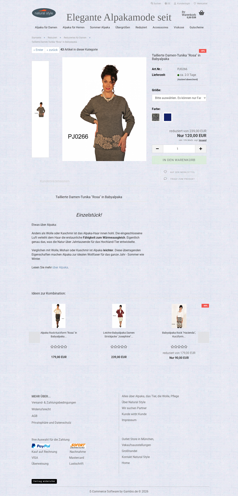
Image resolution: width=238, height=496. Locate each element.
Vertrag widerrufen (44, 481)
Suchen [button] (157, 3)
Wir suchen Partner (134, 408)
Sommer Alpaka (100, 27)
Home (126, 463)
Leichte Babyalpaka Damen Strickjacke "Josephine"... (119, 334)
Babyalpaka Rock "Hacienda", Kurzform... (179, 334)
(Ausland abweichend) (187, 79)
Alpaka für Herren (73, 27)
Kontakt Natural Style (136, 457)
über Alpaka (60, 267)
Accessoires (160, 27)
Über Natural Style (133, 402)
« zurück (52, 50)
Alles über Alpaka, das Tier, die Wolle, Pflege (150, 396)
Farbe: (156, 109)
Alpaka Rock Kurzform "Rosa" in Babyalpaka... (59, 334)
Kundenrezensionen (55, 181)
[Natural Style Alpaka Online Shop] (44, 13)
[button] (167, 3)
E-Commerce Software (104, 491)
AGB (34, 416)
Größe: (156, 90)
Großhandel (129, 451)
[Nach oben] (227, 490)
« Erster (38, 50)
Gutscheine (197, 27)
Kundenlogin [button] (183, 3)
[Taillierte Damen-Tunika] (104, 109)
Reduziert (141, 27)
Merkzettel (201, 3)
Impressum (129, 420)
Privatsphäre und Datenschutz (51, 422)
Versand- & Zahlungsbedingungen (54, 402)
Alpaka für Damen (46, 27)
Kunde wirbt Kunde (134, 414)
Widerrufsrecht (41, 409)
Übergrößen (122, 27)
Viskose (179, 27)
